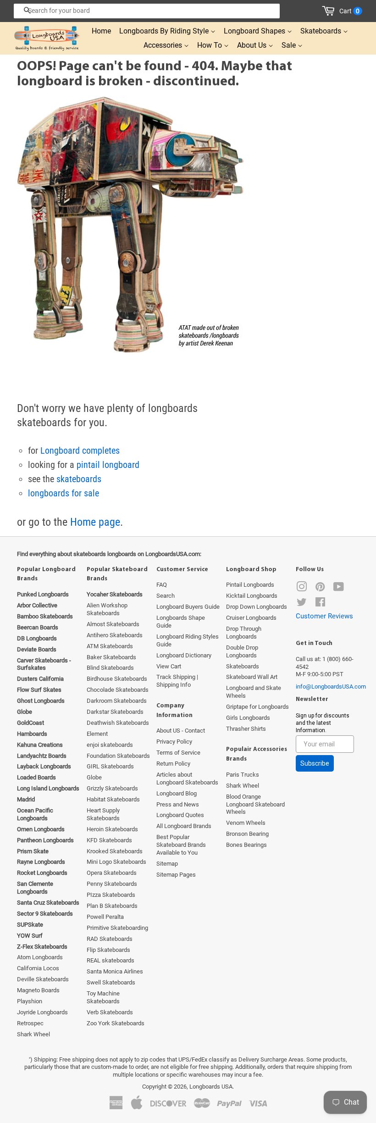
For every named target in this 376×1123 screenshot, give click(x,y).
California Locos (38, 968)
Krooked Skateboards (115, 851)
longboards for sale (63, 493)
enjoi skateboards (110, 744)
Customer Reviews (324, 616)
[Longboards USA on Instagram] (302, 588)
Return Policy (173, 763)
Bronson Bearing (247, 833)
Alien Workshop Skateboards (107, 609)
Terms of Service (178, 752)
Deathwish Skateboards (118, 722)
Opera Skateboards (112, 872)
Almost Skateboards (113, 624)
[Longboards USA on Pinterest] (320, 588)
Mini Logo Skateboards (116, 861)
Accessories (164, 45)
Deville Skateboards (43, 979)
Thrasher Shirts (246, 728)
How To (210, 45)
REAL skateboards (110, 960)
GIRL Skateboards (110, 766)
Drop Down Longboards (256, 606)
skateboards (78, 478)
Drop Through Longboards (243, 632)
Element (97, 733)
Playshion (29, 1001)
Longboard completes (80, 450)
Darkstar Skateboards (115, 711)
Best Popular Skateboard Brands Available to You (181, 845)
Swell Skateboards (111, 982)
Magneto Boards (38, 990)
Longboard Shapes (255, 31)
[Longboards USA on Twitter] (302, 603)
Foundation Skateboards (118, 755)
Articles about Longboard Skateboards (187, 778)
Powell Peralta (105, 916)
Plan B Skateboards (112, 905)
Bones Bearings (246, 844)
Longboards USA (210, 1086)
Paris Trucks (242, 774)
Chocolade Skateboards (118, 689)
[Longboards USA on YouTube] (338, 588)
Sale (290, 45)
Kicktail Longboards (251, 595)
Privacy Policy (174, 741)
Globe (94, 777)
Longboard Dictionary (183, 655)
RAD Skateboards (110, 938)
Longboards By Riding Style (164, 31)
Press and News (177, 804)
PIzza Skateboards (111, 894)
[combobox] (147, 11)
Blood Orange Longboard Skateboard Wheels (255, 804)
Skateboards (321, 31)
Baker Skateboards (111, 657)
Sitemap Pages (176, 874)
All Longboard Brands (183, 826)
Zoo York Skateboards (115, 1023)
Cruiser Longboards (251, 617)
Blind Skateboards (110, 667)
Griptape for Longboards (257, 706)
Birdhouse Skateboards (117, 678)
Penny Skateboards (112, 883)
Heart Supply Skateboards (103, 814)
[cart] (330, 11)
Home (101, 31)
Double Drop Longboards (242, 651)
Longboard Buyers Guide (188, 606)
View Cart (168, 666)
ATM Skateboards (110, 646)
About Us (252, 45)
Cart (349, 11)
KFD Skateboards (109, 840)
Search (165, 595)
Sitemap (167, 863)
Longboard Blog (176, 793)
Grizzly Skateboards (112, 788)
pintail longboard (108, 464)
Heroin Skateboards (112, 829)
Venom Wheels (245, 822)
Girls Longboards (248, 717)
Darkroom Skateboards (117, 700)
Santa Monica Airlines (115, 971)
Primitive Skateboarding (117, 927)
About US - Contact (180, 730)
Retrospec (30, 1023)
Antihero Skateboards (115, 635)
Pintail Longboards (250, 584)
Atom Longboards (40, 957)
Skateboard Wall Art (251, 676)
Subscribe (314, 763)
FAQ (161, 584)
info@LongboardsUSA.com (331, 686)
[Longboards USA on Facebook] (320, 603)
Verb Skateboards (110, 1012)
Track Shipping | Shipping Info (177, 680)
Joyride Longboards (42, 1012)
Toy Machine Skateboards (103, 997)
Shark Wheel (33, 1034)
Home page (95, 522)
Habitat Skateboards (113, 799)
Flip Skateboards (108, 949)
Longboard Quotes (180, 815)
